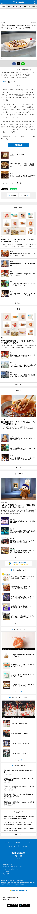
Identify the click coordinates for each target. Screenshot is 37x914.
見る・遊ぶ (15, 6)
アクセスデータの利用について (10, 869)
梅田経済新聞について (8, 864)
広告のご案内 (6, 874)
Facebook (16, 857)
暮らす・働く (27, 6)
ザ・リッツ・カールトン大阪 (12, 183)
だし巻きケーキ (10, 82)
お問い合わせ (6, 871)
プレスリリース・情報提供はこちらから (12, 866)
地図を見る (18, 145)
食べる (9, 6)
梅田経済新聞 (18, 2)
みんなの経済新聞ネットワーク (18, 891)
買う (21, 6)
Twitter (21, 857)
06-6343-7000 (9, 72)
